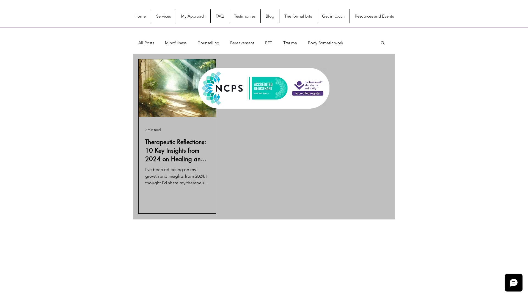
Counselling (208, 42)
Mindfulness (175, 42)
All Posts (146, 42)
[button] (374, 16)
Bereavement (242, 42)
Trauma (290, 42)
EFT (268, 42)
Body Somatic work (325, 42)
